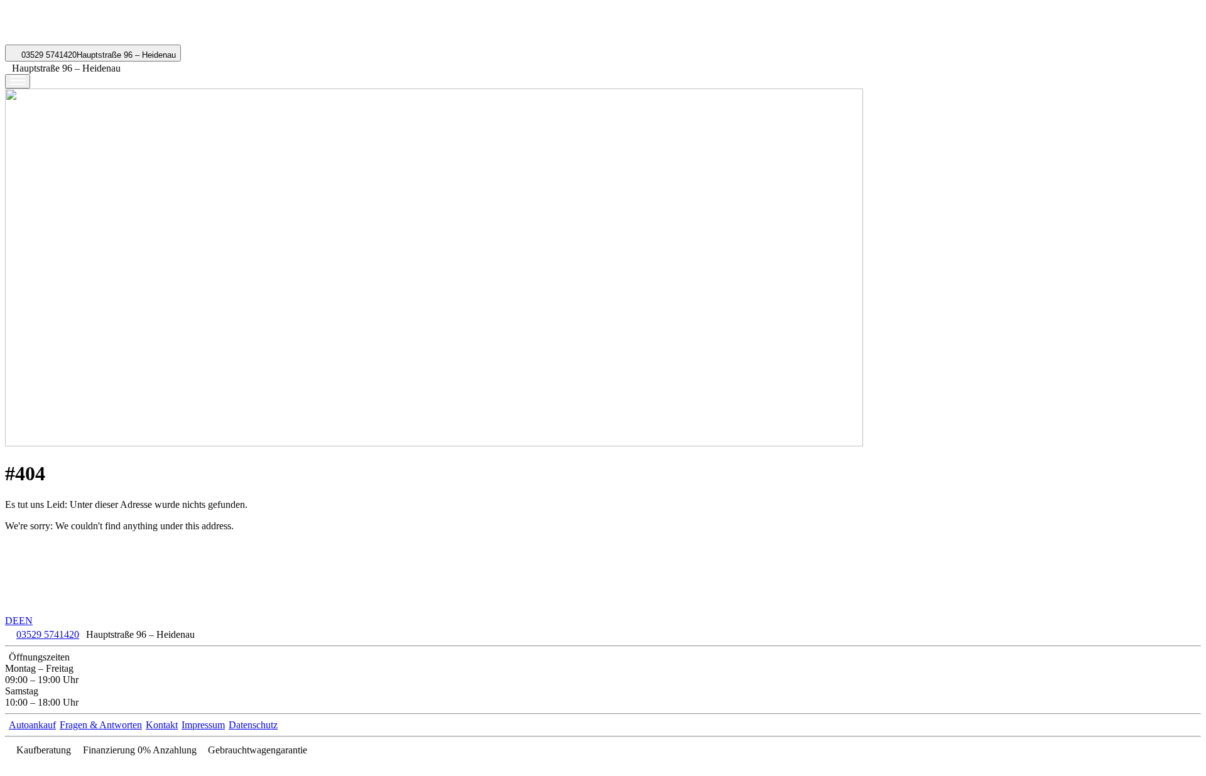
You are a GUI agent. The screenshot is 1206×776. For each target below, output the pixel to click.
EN (26, 620)
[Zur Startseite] (52, 38)
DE (12, 620)
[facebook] (11, 765)
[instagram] (36, 765)
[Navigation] (17, 81)
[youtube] (24, 765)
